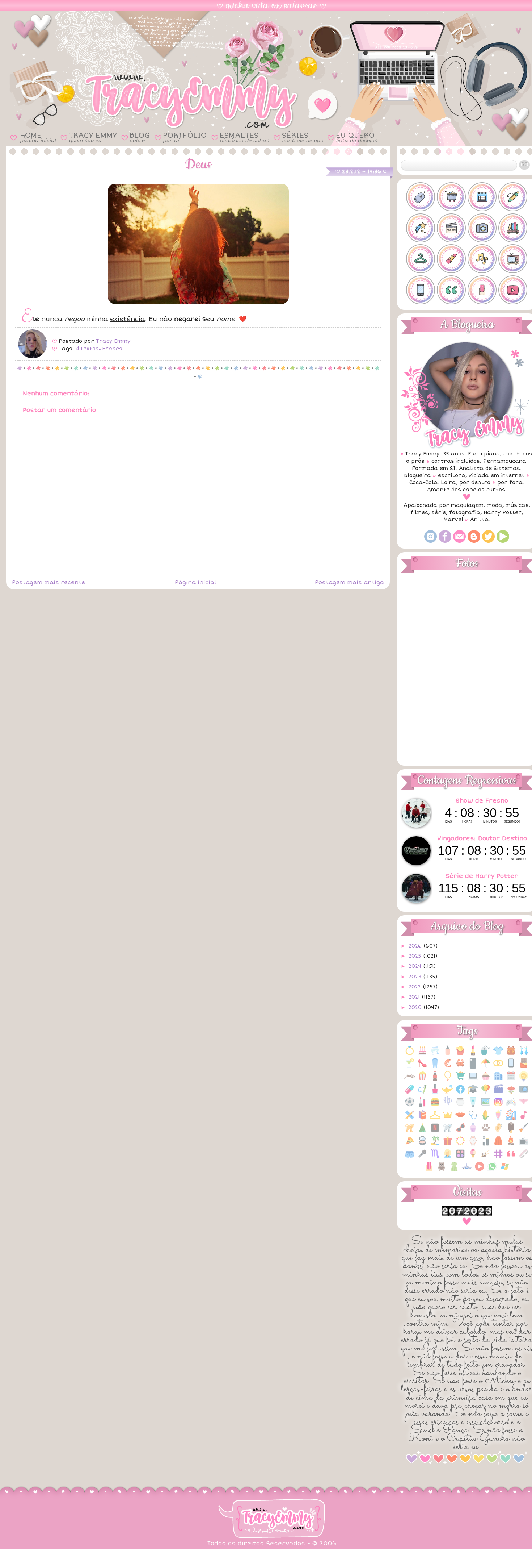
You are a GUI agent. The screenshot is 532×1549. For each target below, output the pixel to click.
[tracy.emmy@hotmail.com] (459, 541)
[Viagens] (466, 1170)
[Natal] (422, 1131)
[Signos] (435, 1157)
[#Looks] (420, 258)
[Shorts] (409, 1157)
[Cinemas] (422, 1080)
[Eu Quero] (447, 1093)
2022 (416, 987)
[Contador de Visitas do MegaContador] (467, 1214)
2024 (416, 966)
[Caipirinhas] (409, 1067)
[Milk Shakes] (498, 1119)
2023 (416, 977)
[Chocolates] (523, 1067)
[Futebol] (409, 1106)
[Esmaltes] (435, 1093)
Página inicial (195, 582)
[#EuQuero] (420, 227)
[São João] (511, 1144)
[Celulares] (511, 1067)
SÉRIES (302, 137)
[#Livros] (512, 227)
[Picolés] (511, 1131)
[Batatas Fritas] (460, 1054)
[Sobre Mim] (447, 1157)
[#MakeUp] (451, 258)
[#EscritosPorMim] (512, 196)
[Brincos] (523, 1054)
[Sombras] (460, 1157)
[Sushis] (485, 1157)
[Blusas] (498, 1054)
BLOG (140, 137)
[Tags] (498, 1157)
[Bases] (447, 1054)
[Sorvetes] (473, 1157)
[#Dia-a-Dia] (482, 196)
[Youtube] (503, 541)
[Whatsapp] (492, 1170)
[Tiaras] (523, 1157)
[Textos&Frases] (511, 1157)
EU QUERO (356, 137)
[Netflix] (435, 1131)
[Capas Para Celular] (473, 1067)
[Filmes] (498, 1093)
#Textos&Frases (99, 349)
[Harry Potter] (447, 1106)
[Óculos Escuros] (460, 1131)
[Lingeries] (523, 1106)
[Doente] (409, 1093)
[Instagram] (430, 541)
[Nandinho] (409, 1131)
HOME (38, 137)
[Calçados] (422, 1067)
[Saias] (498, 1144)
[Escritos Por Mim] (422, 1093)
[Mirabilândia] (511, 1119)
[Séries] (523, 1144)
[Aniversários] (422, 1054)
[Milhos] (485, 1119)
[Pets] (485, 1131)
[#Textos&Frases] (451, 289)
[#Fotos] (482, 227)
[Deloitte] (498, 1080)
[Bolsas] (511, 1054)
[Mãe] (447, 1119)
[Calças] (435, 1067)
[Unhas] (428, 1170)
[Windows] (504, 1170)
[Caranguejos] (460, 1067)
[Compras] (460, 1080)
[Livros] (422, 1119)
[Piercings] (498, 1131)
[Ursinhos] (441, 1170)
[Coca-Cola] (435, 1080)
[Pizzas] (409, 1144)
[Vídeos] (479, 1170)
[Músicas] (523, 1119)
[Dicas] (523, 1080)
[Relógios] (473, 1144)
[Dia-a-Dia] (511, 1080)
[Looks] (435, 1119)
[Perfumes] (473, 1131)
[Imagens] (485, 1106)
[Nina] (447, 1131)
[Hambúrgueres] (435, 1106)
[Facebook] (445, 541)
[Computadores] (473, 1080)
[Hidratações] (460, 1106)
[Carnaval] (485, 1067)
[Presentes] (447, 1144)
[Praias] (435, 1144)
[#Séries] (512, 258)
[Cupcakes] (485, 1080)
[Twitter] (488, 541)
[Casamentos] (498, 1067)
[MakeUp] (460, 1119)
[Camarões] (447, 1067)
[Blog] (474, 541)
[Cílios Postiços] (409, 1080)
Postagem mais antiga (349, 582)
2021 (415, 997)
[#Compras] (451, 196)
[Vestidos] (454, 1170)
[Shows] (422, 1157)
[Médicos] (473, 1119)
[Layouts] (409, 1119)
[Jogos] (511, 1106)
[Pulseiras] (460, 1144)
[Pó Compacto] (422, 1144)
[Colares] (447, 1080)
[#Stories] (420, 289)
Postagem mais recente (48, 582)
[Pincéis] (523, 1131)
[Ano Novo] (435, 1054)
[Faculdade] (473, 1093)
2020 (416, 1007)
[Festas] (485, 1093)
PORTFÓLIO (185, 137)
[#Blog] (420, 196)
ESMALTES (244, 137)
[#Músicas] (482, 258)
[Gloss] (422, 1106)
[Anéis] (409, 1054)
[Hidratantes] (473, 1106)
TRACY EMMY (93, 137)
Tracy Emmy (113, 341)
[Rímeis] (485, 1144)
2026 (416, 946)
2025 (416, 956)
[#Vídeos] (512, 289)
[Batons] (473, 1054)
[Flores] (511, 1093)
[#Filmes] (451, 227)
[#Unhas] (482, 289)
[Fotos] (523, 1093)
